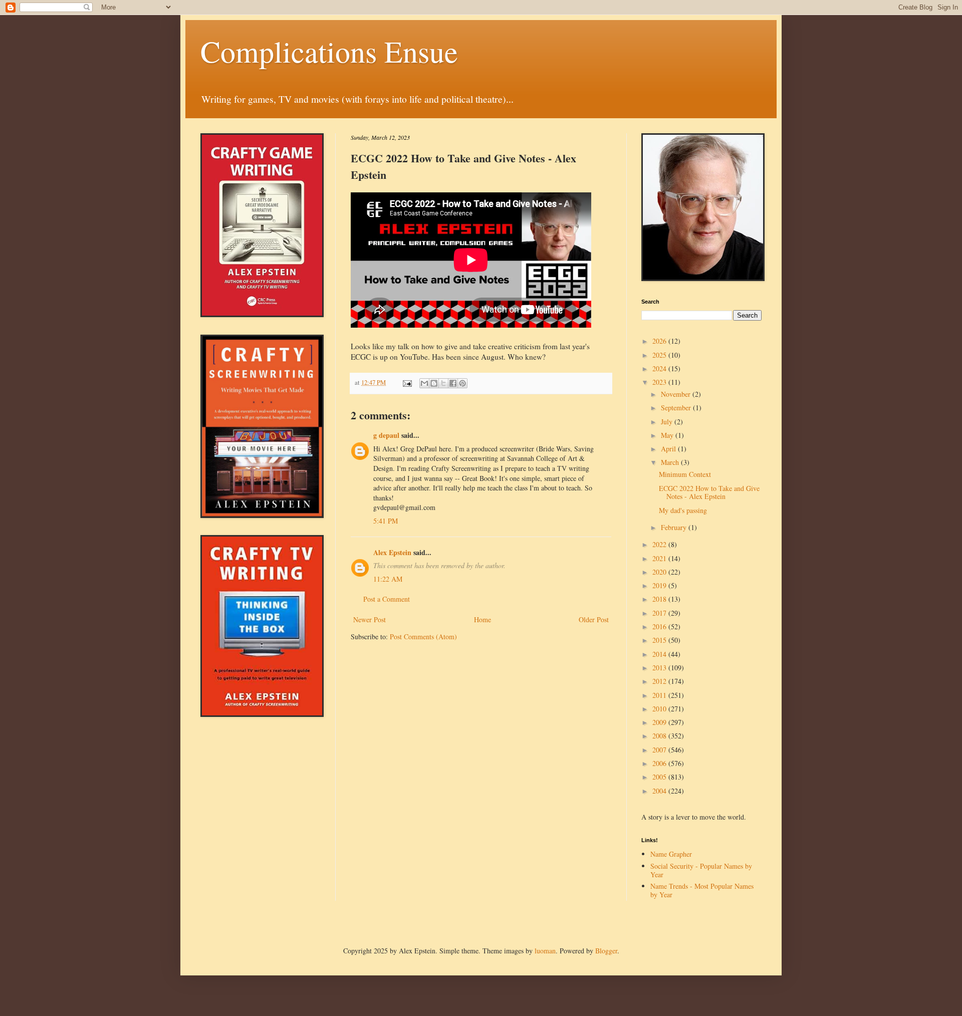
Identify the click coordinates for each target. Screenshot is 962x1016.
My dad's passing (683, 510)
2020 (660, 572)
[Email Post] (406, 382)
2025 (660, 355)
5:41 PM (385, 521)
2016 (660, 626)
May (668, 435)
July (667, 421)
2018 (660, 599)
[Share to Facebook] (453, 383)
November (676, 394)
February (674, 527)
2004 (660, 791)
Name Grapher (671, 854)
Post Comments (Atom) (423, 636)
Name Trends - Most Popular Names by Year (702, 890)
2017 (660, 613)
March (671, 462)
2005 (660, 777)
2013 (660, 667)
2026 (660, 341)
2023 (660, 382)
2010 (660, 708)
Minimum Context (685, 474)
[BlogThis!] (434, 383)
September (677, 407)
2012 (660, 681)
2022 (660, 544)
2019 (660, 585)
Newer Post (369, 619)
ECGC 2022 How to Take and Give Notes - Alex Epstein (709, 492)
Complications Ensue (329, 51)
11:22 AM (387, 579)
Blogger (606, 950)
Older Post (594, 619)
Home (482, 619)
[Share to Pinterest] (462, 383)
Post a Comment (386, 599)
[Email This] (424, 383)
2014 (660, 654)
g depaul (386, 435)
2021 (660, 558)
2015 (660, 640)
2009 (660, 722)
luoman (545, 950)
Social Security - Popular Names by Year (701, 870)
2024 (660, 368)
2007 (660, 749)
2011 (660, 695)
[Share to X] (443, 383)
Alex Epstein (392, 552)
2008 (660, 735)
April (669, 448)
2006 (660, 763)
